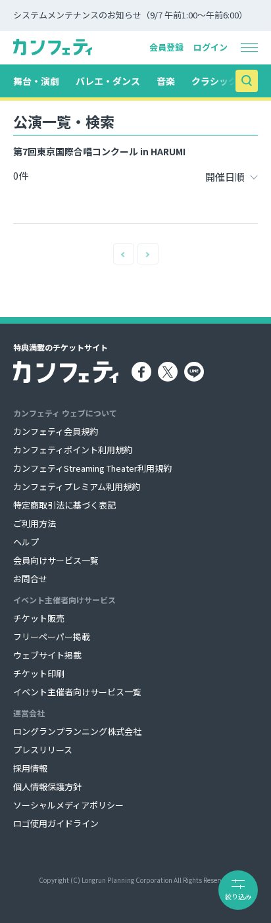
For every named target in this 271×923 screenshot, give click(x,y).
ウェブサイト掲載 (47, 655)
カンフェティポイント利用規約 (72, 449)
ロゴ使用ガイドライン (56, 823)
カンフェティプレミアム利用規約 (76, 486)
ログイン (210, 47)
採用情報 (30, 768)
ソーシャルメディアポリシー (68, 805)
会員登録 (166, 47)
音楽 (166, 81)
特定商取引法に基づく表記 (64, 505)
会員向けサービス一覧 (56, 560)
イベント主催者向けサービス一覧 (77, 692)
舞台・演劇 (36, 81)
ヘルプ (26, 542)
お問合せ (30, 578)
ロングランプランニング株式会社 (77, 731)
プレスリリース (42, 749)
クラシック (214, 81)
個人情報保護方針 (47, 786)
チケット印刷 (38, 673)
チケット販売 (38, 618)
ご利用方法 (34, 523)
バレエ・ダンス (108, 81)
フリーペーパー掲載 (51, 636)
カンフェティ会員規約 (55, 431)
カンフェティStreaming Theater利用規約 (92, 468)
